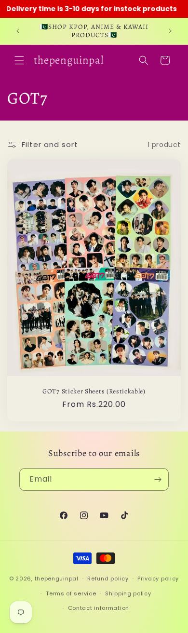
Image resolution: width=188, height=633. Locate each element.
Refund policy (107, 578)
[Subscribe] (157, 479)
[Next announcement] (170, 30)
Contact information (98, 608)
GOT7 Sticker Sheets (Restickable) (94, 391)
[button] (19, 60)
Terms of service (71, 593)
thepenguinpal (57, 578)
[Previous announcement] (17, 30)
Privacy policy (158, 578)
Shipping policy (128, 593)
